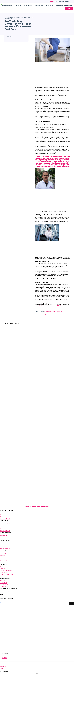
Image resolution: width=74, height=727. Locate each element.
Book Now (69, 8)
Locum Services (59, 5)
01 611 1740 (57, 1)
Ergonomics (9, 17)
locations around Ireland (44, 305)
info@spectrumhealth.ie (64, 1)
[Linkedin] (1, 596)
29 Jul (71, 603)
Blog (5, 17)
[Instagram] (2, 596)
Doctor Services (49, 5)
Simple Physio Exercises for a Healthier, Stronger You (17, 655)
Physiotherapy (5, 653)
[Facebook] (0, 596)
